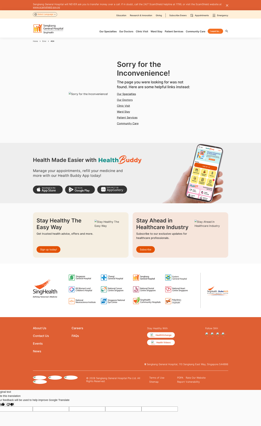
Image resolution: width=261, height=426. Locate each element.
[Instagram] (213, 334)
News (37, 351)
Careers (77, 328)
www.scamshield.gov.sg (46, 7)
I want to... (215, 31)
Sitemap (154, 381)
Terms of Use (156, 377)
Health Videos (163, 342)
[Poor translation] (10, 404)
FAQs (75, 336)
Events (38, 343)
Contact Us (41, 336)
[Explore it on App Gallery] (112, 190)
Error (44, 41)
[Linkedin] (218, 334)
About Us (39, 328)
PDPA (180, 377)
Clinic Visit (123, 105)
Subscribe (145, 249)
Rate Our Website (196, 377)
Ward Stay (123, 111)
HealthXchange (163, 335)
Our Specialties (126, 94)
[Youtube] (224, 334)
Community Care (128, 123)
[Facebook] (207, 334)
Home (35, 41)
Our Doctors (125, 99)
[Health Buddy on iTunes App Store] (48, 190)
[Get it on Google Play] (80, 190)
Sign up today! (48, 249)
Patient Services (127, 117)
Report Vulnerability (188, 381)
